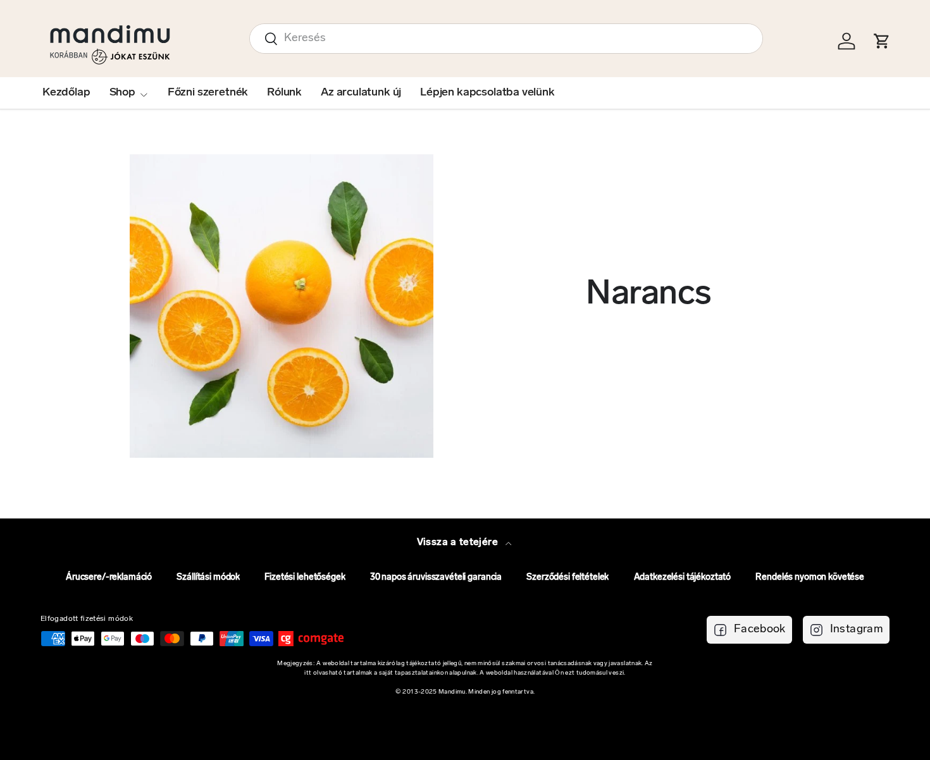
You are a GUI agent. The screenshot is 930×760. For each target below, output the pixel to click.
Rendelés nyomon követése (809, 577)
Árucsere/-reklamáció (109, 577)
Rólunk (284, 93)
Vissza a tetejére (458, 542)
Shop (122, 93)
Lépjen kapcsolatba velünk (487, 93)
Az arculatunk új (361, 93)
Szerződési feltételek (567, 577)
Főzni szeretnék (208, 93)
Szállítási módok (208, 577)
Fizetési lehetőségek (304, 577)
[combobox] (506, 38)
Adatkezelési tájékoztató (682, 577)
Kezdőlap (66, 93)
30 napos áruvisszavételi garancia (436, 577)
